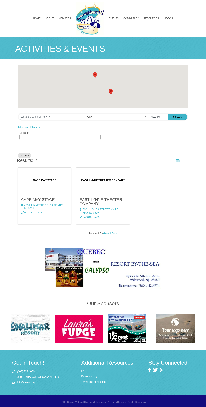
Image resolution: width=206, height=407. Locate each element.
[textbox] (21, 136)
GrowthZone (110, 233)
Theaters (23, 155)
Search (179, 116)
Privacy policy (89, 376)
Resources (151, 18)
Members (65, 18)
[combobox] (117, 117)
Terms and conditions (93, 381)
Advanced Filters (27, 127)
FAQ (83, 371)
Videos (168, 18)
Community (131, 18)
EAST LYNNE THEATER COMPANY (101, 201)
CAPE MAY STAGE (38, 199)
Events (114, 18)
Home (37, 18)
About (49, 18)
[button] (95, 75)
